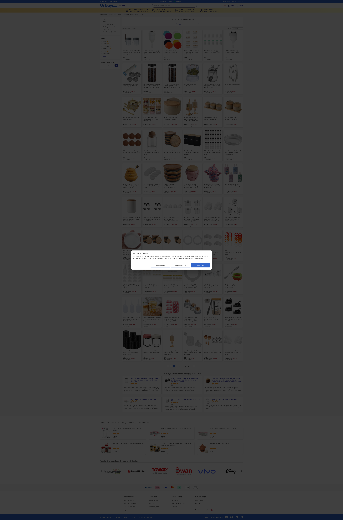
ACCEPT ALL (200, 265)
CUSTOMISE (179, 265)
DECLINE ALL (160, 265)
